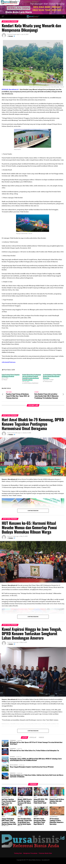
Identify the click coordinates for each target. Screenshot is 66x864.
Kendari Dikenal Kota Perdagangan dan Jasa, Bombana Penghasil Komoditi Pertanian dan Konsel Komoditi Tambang (31, 377)
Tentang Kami (18, 853)
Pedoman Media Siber (45, 853)
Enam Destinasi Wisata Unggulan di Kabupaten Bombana (11, 375)
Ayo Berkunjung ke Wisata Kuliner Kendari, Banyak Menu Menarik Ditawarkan (52, 376)
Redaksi (11, 434)
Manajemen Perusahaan (30, 853)
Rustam (11, 36)
